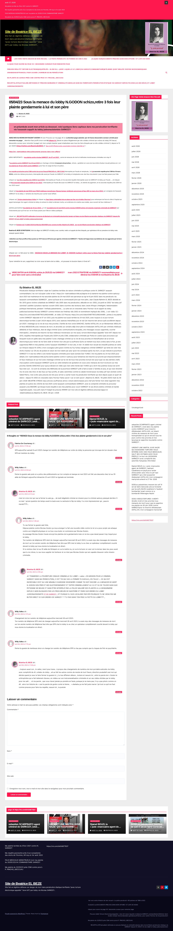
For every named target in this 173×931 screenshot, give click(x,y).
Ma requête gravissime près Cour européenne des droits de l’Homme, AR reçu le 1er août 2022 (35, 10)
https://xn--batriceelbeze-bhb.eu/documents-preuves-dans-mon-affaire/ (34, 151)
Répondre (118, 458)
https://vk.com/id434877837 (142, 520)
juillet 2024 (136, 279)
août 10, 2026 (138, 830)
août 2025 (136, 210)
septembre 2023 (138, 332)
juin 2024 (135, 284)
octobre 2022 (137, 390)
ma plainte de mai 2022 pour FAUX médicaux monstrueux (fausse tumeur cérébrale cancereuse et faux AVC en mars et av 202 (59, 191)
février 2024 (136, 305)
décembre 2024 (138, 252)
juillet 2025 (136, 215)
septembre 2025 (138, 205)
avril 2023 (136, 359)
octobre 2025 (137, 199)
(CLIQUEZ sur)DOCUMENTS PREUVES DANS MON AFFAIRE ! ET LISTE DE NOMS (120, 59)
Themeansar (44, 913)
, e (33, 208)
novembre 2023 (138, 321)
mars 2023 (136, 364)
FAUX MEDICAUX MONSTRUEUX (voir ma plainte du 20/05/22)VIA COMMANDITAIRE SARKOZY (34, 13)
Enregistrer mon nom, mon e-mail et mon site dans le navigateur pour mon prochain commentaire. (47, 789)
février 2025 (136, 242)
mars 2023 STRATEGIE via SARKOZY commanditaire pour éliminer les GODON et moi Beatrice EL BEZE (94, 273)
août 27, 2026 (15, 830)
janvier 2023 (136, 375)
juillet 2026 (136, 151)
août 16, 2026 (56, 830)
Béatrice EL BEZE (24, 113)
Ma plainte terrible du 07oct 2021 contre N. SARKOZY (21, 6)
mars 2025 (136, 236)
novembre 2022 (138, 385)
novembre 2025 (138, 194)
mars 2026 (136, 173)
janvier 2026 (136, 183)
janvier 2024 (136, 311)
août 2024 (136, 274)
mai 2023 (135, 353)
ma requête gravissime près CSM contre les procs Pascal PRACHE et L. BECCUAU (36, 171)
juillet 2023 (136, 343)
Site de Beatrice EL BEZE (23, 31)
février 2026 (136, 178)
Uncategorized (14, 97)
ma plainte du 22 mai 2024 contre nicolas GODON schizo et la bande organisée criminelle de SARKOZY (82, 208)
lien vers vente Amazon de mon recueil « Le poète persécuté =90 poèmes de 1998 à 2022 (50, 59)
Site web (10, 776)
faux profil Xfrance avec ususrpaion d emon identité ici (65, 146)
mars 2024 (136, 300)
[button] (166, 73)
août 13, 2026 (97, 830)
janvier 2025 (136, 247)
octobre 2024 (137, 263)
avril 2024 (136, 295)
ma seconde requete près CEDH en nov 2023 (27, 182)
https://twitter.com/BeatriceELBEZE (30, 146)
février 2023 (136, 369)
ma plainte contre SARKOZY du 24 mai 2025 (25, 163)
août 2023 (136, 337)
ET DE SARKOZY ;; (51, 594)
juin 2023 (135, 348)
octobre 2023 (137, 327)
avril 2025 (136, 231)
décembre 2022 (138, 380)
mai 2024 (135, 290)
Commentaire (13, 709)
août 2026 (136, 146)
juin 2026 (135, 157)
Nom (9, 751)
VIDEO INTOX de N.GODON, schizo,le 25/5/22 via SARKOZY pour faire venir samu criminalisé (38, 273)
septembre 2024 (138, 268)
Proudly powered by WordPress (15, 913)
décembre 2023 (138, 316)
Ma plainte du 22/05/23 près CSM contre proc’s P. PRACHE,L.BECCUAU (27, 17)
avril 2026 (136, 167)
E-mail (10, 764)
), (31, 180)
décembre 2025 (138, 189)
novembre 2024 (138, 258)
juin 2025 (135, 220)
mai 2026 (135, 162)
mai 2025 (135, 226)
